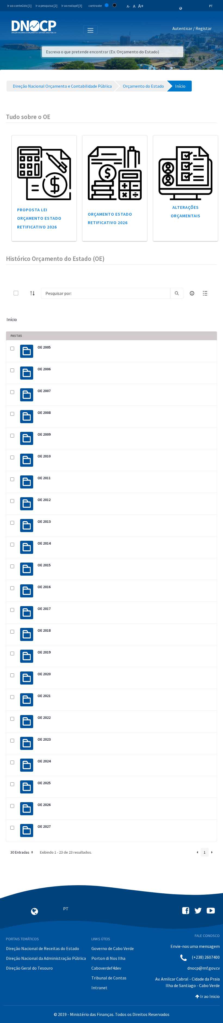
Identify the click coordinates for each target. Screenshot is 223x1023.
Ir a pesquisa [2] (46, 6)
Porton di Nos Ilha (108, 958)
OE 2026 (44, 804)
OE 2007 (44, 390)
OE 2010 (44, 456)
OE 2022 (44, 717)
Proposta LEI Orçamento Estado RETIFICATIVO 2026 (39, 218)
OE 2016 (44, 586)
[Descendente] (34, 293)
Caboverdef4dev (106, 968)
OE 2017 (44, 608)
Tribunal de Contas (108, 978)
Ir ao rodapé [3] (71, 6)
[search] (177, 293)
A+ (141, 6)
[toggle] (25, 293)
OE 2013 (44, 521)
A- (128, 6)
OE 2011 (44, 477)
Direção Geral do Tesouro (29, 968)
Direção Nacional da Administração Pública (46, 958)
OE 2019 (44, 652)
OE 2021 (44, 695)
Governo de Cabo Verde (112, 948)
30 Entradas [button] (20, 852)
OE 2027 (44, 826)
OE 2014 (44, 543)
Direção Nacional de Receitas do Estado (42, 948)
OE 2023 (44, 739)
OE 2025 (44, 782)
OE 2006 (44, 369)
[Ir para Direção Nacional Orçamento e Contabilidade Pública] (33, 27)
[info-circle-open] (192, 293)
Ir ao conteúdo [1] (19, 6)
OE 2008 (44, 412)
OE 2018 (44, 630)
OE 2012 (44, 499)
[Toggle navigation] (63, 29)
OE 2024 (44, 761)
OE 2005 (44, 347)
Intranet (99, 987)
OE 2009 (44, 434)
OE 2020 (44, 673)
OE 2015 (44, 565)
